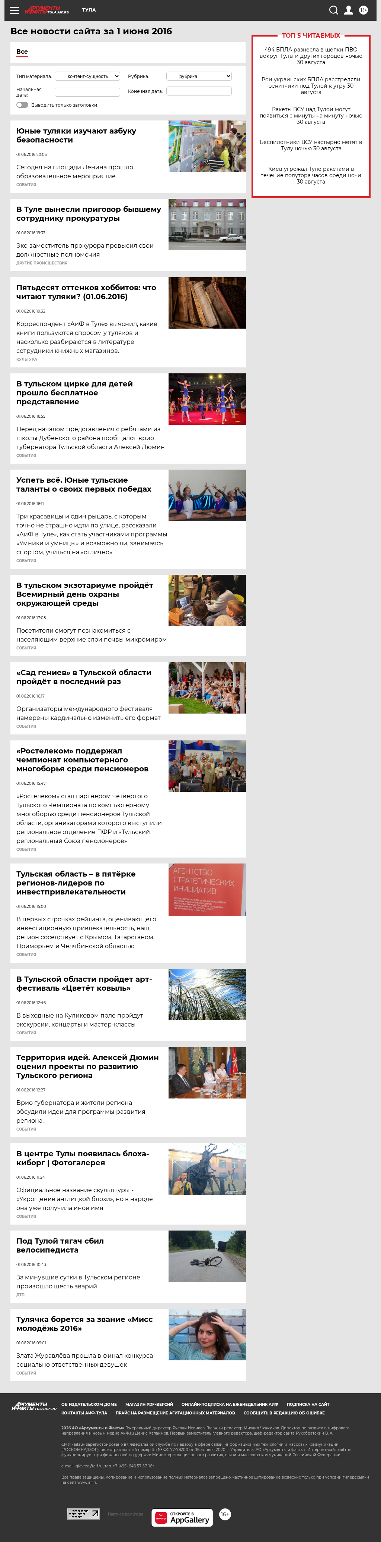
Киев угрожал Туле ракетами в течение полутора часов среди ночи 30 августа (311, 175)
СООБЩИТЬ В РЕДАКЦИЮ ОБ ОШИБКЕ (284, 1413)
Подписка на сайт (308, 1404)
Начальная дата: (29, 92)
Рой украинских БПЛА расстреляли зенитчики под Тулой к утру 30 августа (311, 85)
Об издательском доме (89, 1404)
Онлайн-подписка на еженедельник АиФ (230, 1404)
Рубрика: (138, 76)
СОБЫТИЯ (26, 185)
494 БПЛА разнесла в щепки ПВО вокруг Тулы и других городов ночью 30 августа (311, 56)
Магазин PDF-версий (149, 1404)
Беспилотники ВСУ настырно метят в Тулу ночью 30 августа (311, 145)
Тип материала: (34, 76)
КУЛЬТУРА (26, 359)
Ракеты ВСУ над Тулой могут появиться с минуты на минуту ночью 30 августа (311, 115)
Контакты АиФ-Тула (84, 1413)
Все (22, 51)
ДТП (20, 1295)
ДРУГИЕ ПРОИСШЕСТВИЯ (41, 263)
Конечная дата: (145, 91)
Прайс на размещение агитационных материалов (175, 1413)
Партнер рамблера (125, 1514)
